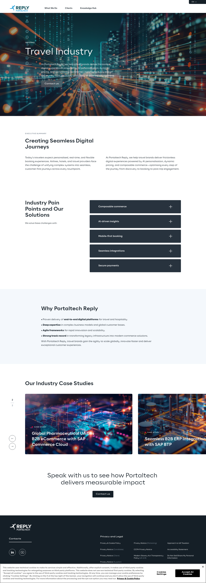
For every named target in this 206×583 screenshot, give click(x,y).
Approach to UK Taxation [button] (178, 543)
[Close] (203, 567)
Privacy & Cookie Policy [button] (110, 543)
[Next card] (12, 446)
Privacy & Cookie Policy (128, 579)
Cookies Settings (161, 573)
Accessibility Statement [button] (177, 549)
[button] (51, 84)
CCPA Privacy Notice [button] (143, 549)
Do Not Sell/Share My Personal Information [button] (180, 557)
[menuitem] (51, 8)
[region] (103, 573)
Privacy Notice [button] (111, 549)
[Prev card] (12, 438)
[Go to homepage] (22, 8)
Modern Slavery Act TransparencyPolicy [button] (148, 557)
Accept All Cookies (188, 573)
